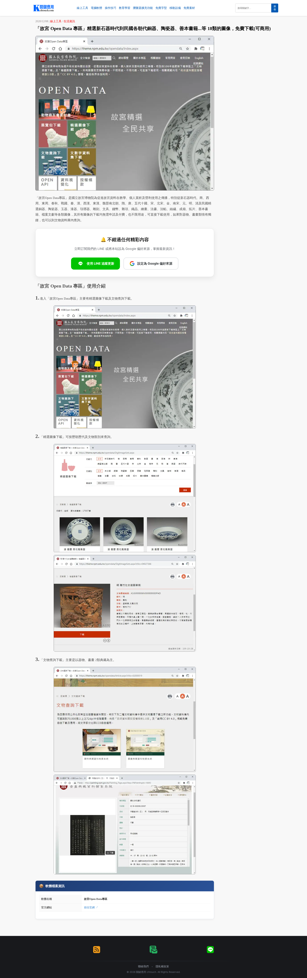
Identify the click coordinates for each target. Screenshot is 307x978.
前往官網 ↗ (91, 907)
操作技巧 (110, 7)
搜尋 (275, 8)
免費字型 (161, 7)
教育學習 (124, 7)
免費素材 (189, 7)
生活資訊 (69, 21)
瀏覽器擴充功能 (143, 7)
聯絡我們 (143, 966)
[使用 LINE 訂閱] (210, 949)
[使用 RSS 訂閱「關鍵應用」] (96, 949)
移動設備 (175, 7)
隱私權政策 (162, 966)
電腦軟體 (96, 7)
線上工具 (82, 7)
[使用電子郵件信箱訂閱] (153, 949)
